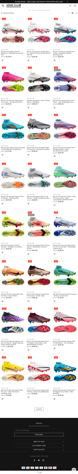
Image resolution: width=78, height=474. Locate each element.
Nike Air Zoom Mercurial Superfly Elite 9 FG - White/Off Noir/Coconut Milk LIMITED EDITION (39, 53)
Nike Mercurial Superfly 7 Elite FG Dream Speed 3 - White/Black (38, 101)
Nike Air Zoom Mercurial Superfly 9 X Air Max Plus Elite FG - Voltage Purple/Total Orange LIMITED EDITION (12, 343)
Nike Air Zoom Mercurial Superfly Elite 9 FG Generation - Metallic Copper (38, 294)
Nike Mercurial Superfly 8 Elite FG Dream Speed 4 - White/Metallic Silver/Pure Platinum (38, 247)
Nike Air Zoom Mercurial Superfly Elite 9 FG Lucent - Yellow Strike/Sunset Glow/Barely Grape (12, 391)
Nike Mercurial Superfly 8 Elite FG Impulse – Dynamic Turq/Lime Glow (65, 294)
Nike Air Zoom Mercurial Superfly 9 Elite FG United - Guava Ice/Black (12, 294)
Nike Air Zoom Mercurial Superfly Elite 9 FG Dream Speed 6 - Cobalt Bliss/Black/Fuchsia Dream (64, 149)
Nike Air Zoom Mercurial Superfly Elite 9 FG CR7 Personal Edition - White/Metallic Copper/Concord (64, 247)
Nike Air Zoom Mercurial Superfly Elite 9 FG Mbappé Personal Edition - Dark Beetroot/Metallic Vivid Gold (38, 343)
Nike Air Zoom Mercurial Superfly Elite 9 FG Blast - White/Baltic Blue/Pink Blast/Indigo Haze (64, 53)
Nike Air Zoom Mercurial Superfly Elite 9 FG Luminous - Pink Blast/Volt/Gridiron (12, 101)
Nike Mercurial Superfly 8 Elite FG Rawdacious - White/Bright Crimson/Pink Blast (12, 53)
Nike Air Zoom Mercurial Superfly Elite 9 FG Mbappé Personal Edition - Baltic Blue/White (64, 391)
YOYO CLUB (13, 5)
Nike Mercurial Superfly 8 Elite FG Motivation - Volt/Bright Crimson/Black (11, 246)
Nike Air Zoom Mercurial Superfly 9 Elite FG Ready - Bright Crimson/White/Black (38, 390)
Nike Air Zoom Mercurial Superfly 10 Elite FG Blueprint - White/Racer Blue (12, 197)
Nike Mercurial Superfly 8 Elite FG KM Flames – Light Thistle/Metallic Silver (63, 101)
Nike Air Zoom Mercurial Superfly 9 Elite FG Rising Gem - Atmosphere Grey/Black (38, 148)
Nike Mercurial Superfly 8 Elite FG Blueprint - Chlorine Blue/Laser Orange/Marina (13, 148)
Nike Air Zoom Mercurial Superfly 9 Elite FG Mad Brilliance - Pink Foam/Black (64, 342)
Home (29, 10)
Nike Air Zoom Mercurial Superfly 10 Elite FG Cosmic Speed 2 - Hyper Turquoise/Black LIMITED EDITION (64, 198)
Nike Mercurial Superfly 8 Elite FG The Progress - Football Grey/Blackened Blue (38, 197)
